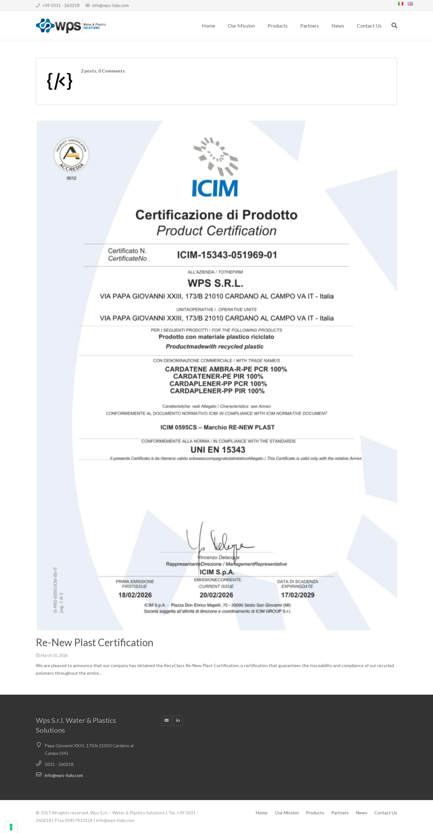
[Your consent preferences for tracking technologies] (11, 827)
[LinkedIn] (178, 721)
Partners (340, 812)
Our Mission (287, 812)
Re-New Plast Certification (94, 642)
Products (315, 812)
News (361, 812)
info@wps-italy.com (110, 5)
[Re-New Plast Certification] (216, 376)
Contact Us (385, 812)
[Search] (394, 25)
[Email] (167, 721)
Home (262, 812)
